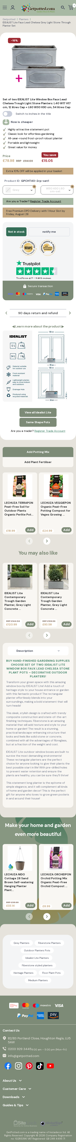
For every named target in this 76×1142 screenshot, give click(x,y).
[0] (70, 8)
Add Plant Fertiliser (38, 462)
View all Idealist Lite (38, 412)
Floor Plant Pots (51, 972)
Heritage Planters (23, 972)
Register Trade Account (45, 201)
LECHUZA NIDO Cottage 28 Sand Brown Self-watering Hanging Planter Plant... (19, 882)
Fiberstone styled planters (37, 965)
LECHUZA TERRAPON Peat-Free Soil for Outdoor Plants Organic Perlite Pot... (18, 508)
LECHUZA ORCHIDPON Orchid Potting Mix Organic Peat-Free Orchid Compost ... (56, 880)
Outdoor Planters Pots (37, 950)
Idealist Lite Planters (37, 957)
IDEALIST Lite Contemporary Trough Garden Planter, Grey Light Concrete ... (17, 601)
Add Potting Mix (38, 452)
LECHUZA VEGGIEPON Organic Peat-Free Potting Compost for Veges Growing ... (56, 508)
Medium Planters (38, 980)
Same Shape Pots (38, 422)
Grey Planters (21, 943)
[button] (6, 313)
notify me (49, 232)
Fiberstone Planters (49, 943)
